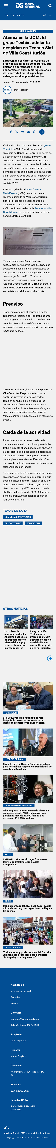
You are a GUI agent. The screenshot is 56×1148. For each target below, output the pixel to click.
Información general (21, 991)
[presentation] (50, 658)
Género (14, 1003)
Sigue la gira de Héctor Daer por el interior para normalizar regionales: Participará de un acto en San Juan (27, 767)
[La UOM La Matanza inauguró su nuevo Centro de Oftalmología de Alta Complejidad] (28, 838)
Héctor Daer (46, 16)
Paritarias (15, 997)
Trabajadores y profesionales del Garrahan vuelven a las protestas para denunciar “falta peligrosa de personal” (27, 955)
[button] (10, 132)
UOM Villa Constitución (18, 517)
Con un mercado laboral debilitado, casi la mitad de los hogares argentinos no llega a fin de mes (27, 908)
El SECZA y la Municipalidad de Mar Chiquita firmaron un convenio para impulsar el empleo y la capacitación (24, 720)
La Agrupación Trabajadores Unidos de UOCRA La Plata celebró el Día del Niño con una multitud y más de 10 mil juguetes (41, 640)
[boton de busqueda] (50, 6)
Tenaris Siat (33, 523)
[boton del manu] (6, 6)
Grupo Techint (13, 523)
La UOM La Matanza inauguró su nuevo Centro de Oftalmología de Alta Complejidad (25, 862)
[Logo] (28, 6)
